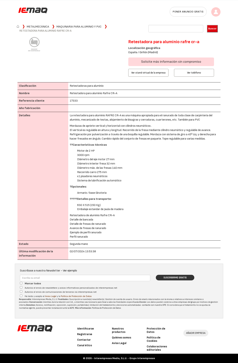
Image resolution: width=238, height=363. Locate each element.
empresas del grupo (187, 302)
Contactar (84, 340)
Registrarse (84, 334)
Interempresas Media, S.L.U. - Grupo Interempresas (124, 358)
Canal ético (84, 345)
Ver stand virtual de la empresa (148, 72)
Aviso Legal (50, 296)
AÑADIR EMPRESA (195, 333)
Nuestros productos (118, 330)
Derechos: (31, 305)
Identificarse (85, 328)
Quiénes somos (121, 337)
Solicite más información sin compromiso (171, 62)
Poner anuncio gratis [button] (188, 11)
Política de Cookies (153, 339)
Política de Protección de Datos (76, 296)
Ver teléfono (194, 72)
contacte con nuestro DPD (154, 305)
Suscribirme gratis (175, 277)
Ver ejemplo (70, 270)
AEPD (72, 308)
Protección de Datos (156, 330)
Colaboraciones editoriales (157, 348)
